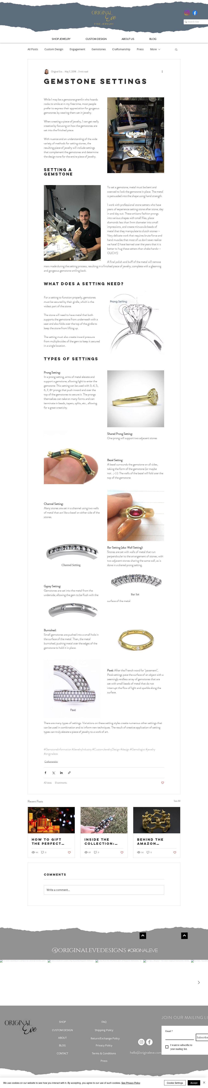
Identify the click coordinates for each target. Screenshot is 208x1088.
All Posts (33, 49)
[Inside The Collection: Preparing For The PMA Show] (104, 820)
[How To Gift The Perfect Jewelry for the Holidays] (51, 820)
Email (169, 1031)
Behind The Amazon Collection (151, 841)
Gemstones (99, 49)
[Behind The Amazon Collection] (156, 820)
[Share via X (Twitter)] (53, 772)
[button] (176, 49)
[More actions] (162, 72)
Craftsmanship (121, 49)
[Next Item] (199, 983)
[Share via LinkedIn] (61, 772)
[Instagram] (187, 12)
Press (140, 49)
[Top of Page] (142, 935)
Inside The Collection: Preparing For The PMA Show (102, 841)
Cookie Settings (175, 1082)
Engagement (77, 49)
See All (177, 800)
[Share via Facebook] (45, 772)
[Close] (204, 1082)
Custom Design (54, 49)
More (153, 49)
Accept (193, 1082)
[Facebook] (195, 12)
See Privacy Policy (130, 1082)
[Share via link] (69, 772)
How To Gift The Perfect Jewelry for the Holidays (48, 841)
